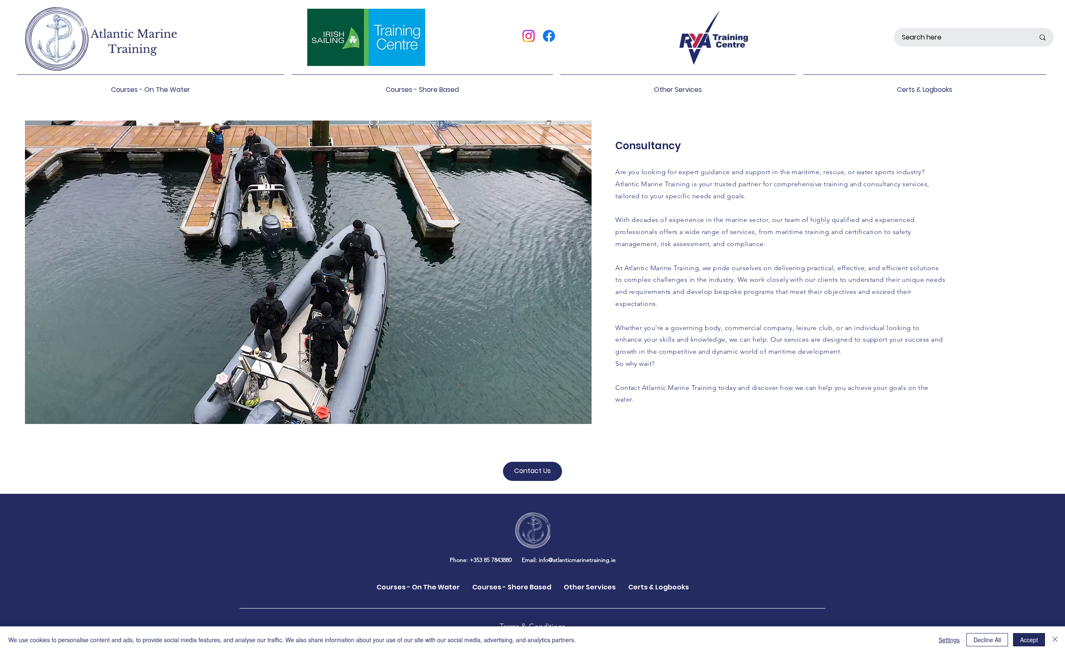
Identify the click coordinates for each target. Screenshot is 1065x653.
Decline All (987, 640)
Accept (1029, 640)
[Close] (1055, 639)
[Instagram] (528, 36)
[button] (150, 86)
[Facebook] (549, 36)
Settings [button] (949, 640)
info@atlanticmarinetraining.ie (577, 560)
